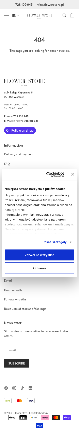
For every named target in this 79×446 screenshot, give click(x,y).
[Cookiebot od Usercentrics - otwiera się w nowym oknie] (48, 174)
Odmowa (39, 268)
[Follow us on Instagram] (14, 388)
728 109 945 (24, 4)
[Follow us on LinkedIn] (30, 388)
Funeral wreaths (15, 299)
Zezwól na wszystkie (39, 254)
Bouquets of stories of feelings (25, 309)
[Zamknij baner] (73, 174)
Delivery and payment (19, 154)
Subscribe (16, 363)
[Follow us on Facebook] (6, 388)
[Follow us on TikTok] (22, 388)
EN (14, 15)
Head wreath (13, 290)
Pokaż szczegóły (55, 242)
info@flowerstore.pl (50, 4)
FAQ (7, 164)
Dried (8, 280)
